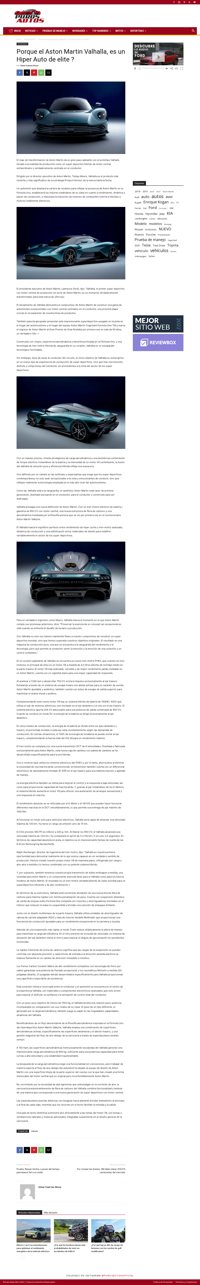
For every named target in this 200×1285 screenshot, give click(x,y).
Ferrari (138, 208)
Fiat (144, 208)
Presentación (164, 234)
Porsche (151, 234)
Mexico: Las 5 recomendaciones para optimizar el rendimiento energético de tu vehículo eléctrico (33, 1248)
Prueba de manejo (150, 239)
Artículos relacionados (29, 1212)
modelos (155, 223)
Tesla (146, 245)
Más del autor (51, 1212)
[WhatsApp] (41, 72)
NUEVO (165, 229)
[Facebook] (174, 2)
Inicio (19, 39)
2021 (158, 191)
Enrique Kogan (156, 202)
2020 (152, 191)
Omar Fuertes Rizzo (29, 65)
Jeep (162, 213)
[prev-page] (18, 1258)
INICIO (17, 30)
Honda (139, 213)
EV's (172, 202)
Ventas (173, 251)
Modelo (141, 223)
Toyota (172, 245)
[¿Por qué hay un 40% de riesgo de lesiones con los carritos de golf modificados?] (108, 1231)
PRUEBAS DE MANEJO (53, 30)
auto (145, 196)
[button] (193, 31)
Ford (153, 207)
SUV (137, 245)
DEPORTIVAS (137, 30)
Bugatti (138, 202)
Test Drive (159, 245)
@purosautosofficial (118, 1275)
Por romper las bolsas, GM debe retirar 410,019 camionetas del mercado (101, 1171)
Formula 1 (163, 208)
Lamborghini (141, 218)
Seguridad (172, 240)
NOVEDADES (78, 30)
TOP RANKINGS (100, 30)
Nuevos (139, 234)
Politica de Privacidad (162, 1282)
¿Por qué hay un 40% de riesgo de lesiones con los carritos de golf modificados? (107, 1248)
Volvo (152, 256)
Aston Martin (168, 191)
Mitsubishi (162, 218)
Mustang (167, 224)
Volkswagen (140, 256)
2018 (137, 191)
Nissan (139, 229)
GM (171, 208)
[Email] (48, 72)
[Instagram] (179, 2)
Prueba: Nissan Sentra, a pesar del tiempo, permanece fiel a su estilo (38, 1171)
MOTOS (119, 30)
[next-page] (23, 1258)
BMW (169, 197)
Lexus (152, 218)
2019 (145, 191)
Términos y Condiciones (186, 1282)
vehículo (141, 250)
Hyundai (151, 213)
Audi (137, 197)
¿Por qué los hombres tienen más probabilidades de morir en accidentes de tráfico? (69, 1248)
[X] (189, 2)
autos (158, 196)
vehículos (159, 250)
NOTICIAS (30, 30)
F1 (177, 202)
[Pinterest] (184, 2)
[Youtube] (194, 2)
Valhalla (34, 1131)
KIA (170, 213)
